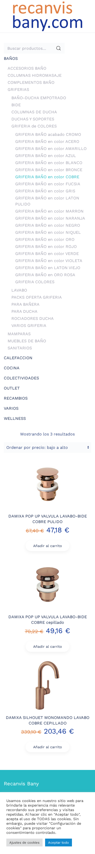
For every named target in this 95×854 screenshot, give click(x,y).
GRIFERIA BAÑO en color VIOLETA (48, 260)
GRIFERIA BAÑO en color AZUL (45, 155)
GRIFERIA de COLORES (34, 126)
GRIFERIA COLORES (34, 281)
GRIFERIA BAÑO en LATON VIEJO (47, 267)
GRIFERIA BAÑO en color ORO (44, 239)
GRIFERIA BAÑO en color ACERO (47, 141)
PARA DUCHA (24, 311)
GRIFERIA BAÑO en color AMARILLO (51, 148)
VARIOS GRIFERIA (28, 325)
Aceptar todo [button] (58, 842)
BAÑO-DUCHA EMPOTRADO (38, 97)
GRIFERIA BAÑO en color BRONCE (48, 169)
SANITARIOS (20, 348)
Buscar (58, 48)
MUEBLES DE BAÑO (27, 341)
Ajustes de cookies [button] (24, 842)
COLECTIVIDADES (21, 378)
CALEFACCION (18, 357)
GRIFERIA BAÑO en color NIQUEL (48, 232)
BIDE (16, 104)
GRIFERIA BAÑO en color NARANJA (50, 218)
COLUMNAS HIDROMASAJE (35, 75)
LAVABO (19, 290)
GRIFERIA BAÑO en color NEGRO (47, 225)
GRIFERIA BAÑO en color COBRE (47, 176)
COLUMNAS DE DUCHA (34, 112)
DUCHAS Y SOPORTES (32, 119)
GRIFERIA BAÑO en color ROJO (46, 246)
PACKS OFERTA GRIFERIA (36, 297)
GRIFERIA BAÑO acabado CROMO (48, 134)
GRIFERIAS (18, 89)
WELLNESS (15, 418)
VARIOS (11, 408)
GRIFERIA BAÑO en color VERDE (47, 253)
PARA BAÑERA (25, 304)
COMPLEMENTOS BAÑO (31, 82)
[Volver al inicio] (47, 16)
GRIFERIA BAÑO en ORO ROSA (45, 274)
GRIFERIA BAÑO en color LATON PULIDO (47, 201)
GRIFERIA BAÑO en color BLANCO (48, 162)
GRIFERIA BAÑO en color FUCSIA (47, 184)
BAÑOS (11, 58)
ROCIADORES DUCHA (32, 318)
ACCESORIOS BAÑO (27, 68)
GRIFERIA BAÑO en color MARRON (49, 211)
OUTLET (12, 388)
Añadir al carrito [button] (47, 546)
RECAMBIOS (16, 398)
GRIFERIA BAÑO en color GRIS (45, 191)
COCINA (12, 368)
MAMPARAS (19, 333)
